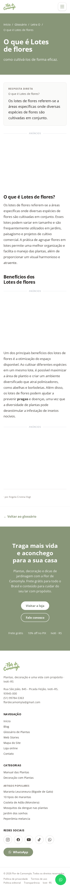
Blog (6, 726)
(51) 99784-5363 (14, 698)
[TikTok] (39, 839)
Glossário (21, 24)
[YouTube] (28, 839)
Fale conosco (35, 617)
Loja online (11, 748)
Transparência (32, 882)
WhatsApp (20, 852)
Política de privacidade (16, 878)
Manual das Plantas (16, 772)
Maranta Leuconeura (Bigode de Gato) (28, 791)
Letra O (35, 24)
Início (7, 24)
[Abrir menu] (62, 6)
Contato (9, 753)
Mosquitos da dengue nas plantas (26, 808)
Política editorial (12, 882)
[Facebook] (18, 839)
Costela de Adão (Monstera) (21, 802)
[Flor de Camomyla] (10, 6)
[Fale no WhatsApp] (60, 879)
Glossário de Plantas (17, 732)
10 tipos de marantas (17, 797)
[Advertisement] (35, 162)
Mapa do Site (12, 743)
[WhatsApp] (50, 839)
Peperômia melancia (17, 818)
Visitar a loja (35, 606)
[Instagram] (8, 839)
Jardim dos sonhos (16, 813)
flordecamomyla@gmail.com (22, 702)
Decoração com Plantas (19, 777)
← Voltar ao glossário (20, 516)
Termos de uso (39, 878)
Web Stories (11, 737)
